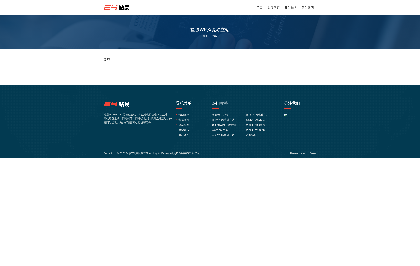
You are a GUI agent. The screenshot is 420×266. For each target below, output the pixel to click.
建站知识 (291, 7)
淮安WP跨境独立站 (223, 135)
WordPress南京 (255, 125)
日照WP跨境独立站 (257, 114)
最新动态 (274, 7)
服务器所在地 (220, 114)
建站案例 (308, 7)
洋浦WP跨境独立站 (223, 120)
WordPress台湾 (255, 130)
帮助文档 (183, 114)
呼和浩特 (251, 135)
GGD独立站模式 (255, 120)
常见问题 (183, 120)
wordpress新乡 (221, 130)
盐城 (107, 59)
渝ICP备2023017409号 (186, 153)
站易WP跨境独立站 (137, 153)
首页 (259, 7)
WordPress (309, 153)
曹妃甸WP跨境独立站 (224, 125)
